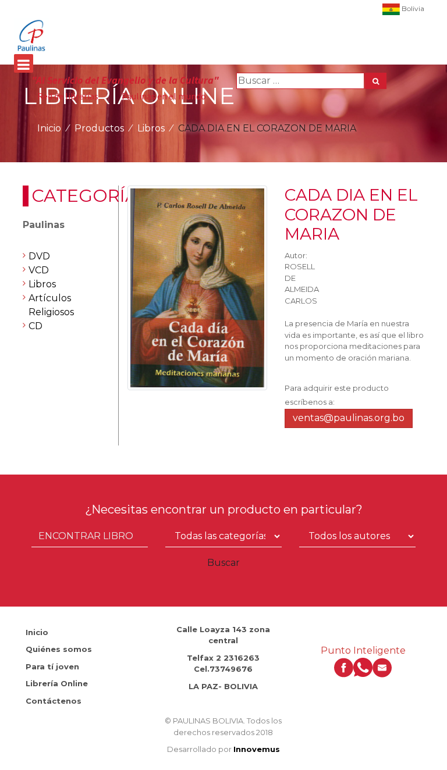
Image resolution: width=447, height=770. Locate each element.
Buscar (223, 562)
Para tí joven (52, 666)
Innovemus (256, 749)
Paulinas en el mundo (164, 96)
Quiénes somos (59, 649)
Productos (99, 128)
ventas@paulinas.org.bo (349, 417)
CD (35, 325)
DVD (39, 256)
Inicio (49, 128)
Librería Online (57, 683)
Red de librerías (67, 96)
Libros (151, 128)
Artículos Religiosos (51, 305)
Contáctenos (53, 700)
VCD (39, 270)
